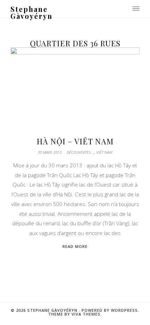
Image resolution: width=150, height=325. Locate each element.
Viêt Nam (104, 152)
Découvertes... (80, 152)
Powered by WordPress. (110, 310)
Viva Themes (86, 314)
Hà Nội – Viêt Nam (75, 141)
